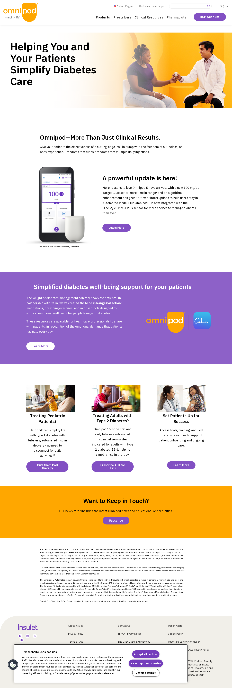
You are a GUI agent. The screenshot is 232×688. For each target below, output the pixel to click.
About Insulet (75, 625)
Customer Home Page (151, 6)
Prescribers (122, 17)
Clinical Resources (149, 17)
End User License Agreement (134, 641)
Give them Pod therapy (47, 466)
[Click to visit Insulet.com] (31, 627)
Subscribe (116, 520)
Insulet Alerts (175, 625)
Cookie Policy (175, 633)
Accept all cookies (146, 654)
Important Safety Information (184, 641)
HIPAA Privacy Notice (129, 633)
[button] (13, 664)
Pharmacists (176, 17)
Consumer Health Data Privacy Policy (188, 649)
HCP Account (210, 17)
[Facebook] (20, 636)
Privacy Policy (75, 633)
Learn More (116, 228)
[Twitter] (35, 636)
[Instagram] (27, 636)
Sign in (224, 6)
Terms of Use (75, 641)
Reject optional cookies (146, 663)
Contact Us (124, 625)
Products (103, 17)
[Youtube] (22, 640)
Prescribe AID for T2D (112, 466)
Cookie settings (146, 672)
